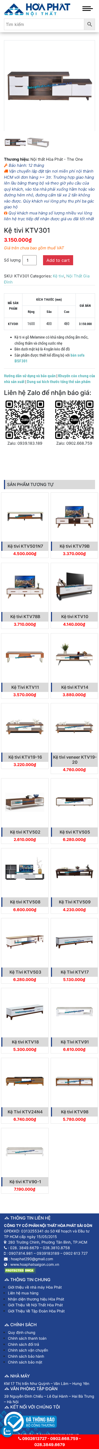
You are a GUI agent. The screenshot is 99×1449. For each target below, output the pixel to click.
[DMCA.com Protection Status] (20, 1270)
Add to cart (58, 260)
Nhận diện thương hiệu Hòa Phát (36, 1299)
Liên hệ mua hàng (23, 1293)
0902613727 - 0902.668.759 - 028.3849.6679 (51, 1441)
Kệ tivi (58, 275)
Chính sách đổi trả (23, 1344)
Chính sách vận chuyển (28, 1350)
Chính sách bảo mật (25, 1362)
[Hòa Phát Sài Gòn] (37, 8)
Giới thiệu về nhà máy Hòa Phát (35, 1287)
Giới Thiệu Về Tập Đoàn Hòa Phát (36, 1311)
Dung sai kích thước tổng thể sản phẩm (59, 381)
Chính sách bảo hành (26, 1356)
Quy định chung (21, 1332)
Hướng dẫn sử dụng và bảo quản (30, 376)
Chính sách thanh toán (27, 1338)
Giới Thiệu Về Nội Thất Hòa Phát (35, 1305)
